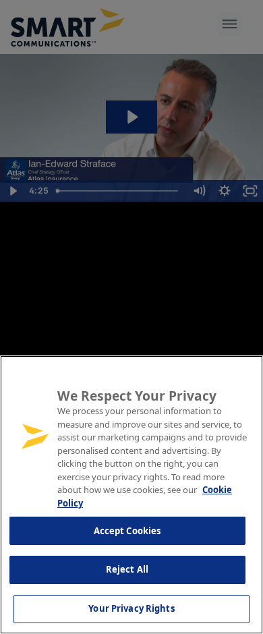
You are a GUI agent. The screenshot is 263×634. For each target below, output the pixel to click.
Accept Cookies (127, 531)
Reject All (127, 569)
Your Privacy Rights (131, 608)
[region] (131, 494)
